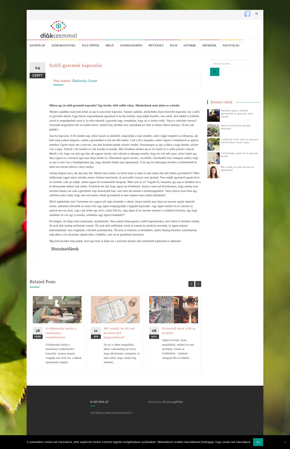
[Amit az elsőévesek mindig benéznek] (213, 130)
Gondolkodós (131, 45)
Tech (173, 45)
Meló (110, 45)
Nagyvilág (231, 45)
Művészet (156, 45)
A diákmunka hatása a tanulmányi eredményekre (61, 333)
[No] (285, 442)
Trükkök (209, 45)
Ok (258, 442)
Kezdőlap (37, 45)
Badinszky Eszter (84, 81)
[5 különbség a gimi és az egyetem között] (213, 157)
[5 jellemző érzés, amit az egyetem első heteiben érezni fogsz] (213, 143)
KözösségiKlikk (173, 401)
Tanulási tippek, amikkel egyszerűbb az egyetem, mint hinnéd (237, 113)
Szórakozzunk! (63, 45)
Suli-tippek (90, 45)
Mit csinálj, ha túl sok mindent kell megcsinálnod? (119, 333)
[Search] (214, 72)
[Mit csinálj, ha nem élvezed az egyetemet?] (213, 171)
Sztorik (189, 45)
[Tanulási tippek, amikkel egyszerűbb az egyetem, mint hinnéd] (213, 115)
